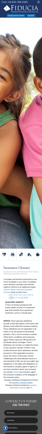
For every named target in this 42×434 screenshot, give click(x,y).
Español (31, 15)
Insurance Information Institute (23, 386)
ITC (31, 387)
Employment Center (16, 15)
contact (16, 372)
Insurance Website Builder (22, 382)
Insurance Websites (12, 380)
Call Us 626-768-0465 (15, 2)
